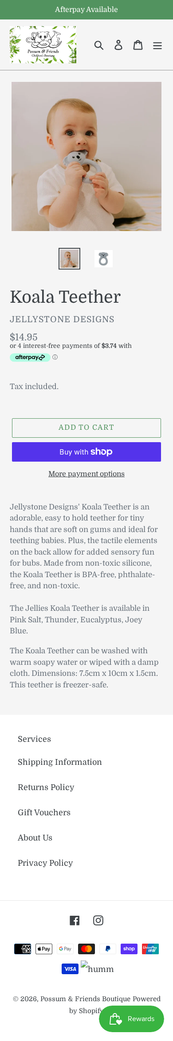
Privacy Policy (45, 863)
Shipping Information (60, 762)
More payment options (86, 474)
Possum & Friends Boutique (85, 999)
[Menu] (157, 45)
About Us (35, 837)
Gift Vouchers (44, 812)
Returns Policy (46, 787)
